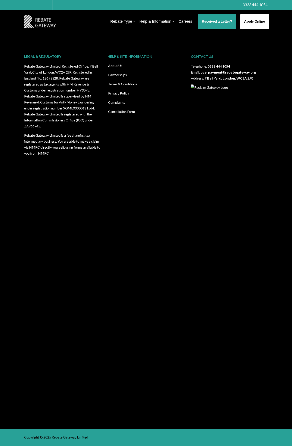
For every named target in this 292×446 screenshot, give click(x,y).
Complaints (116, 102)
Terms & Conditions (122, 84)
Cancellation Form (121, 111)
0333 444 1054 (254, 4)
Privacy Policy (118, 93)
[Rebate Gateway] (41, 21)
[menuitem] (121, 21)
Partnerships (117, 75)
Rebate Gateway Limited (70, 437)
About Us (115, 66)
